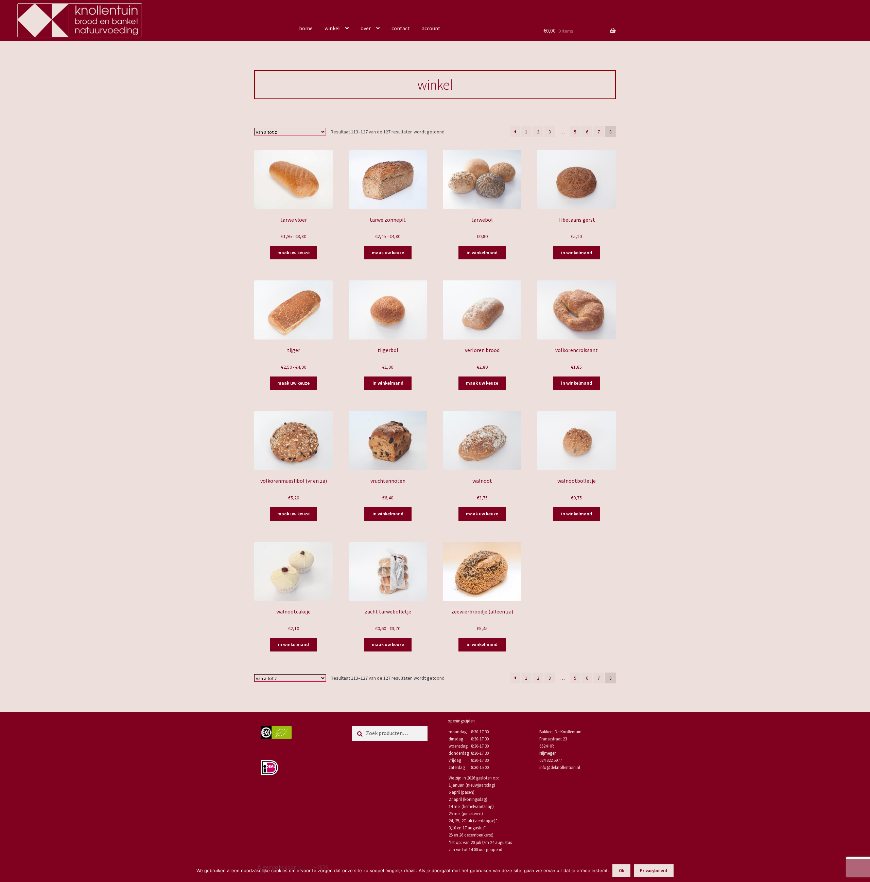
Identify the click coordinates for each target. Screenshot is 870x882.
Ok (621, 871)
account (431, 28)
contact (401, 28)
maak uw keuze (293, 253)
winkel (332, 28)
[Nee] (861, 870)
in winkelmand (482, 253)
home (306, 28)
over (366, 28)
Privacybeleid (653, 871)
